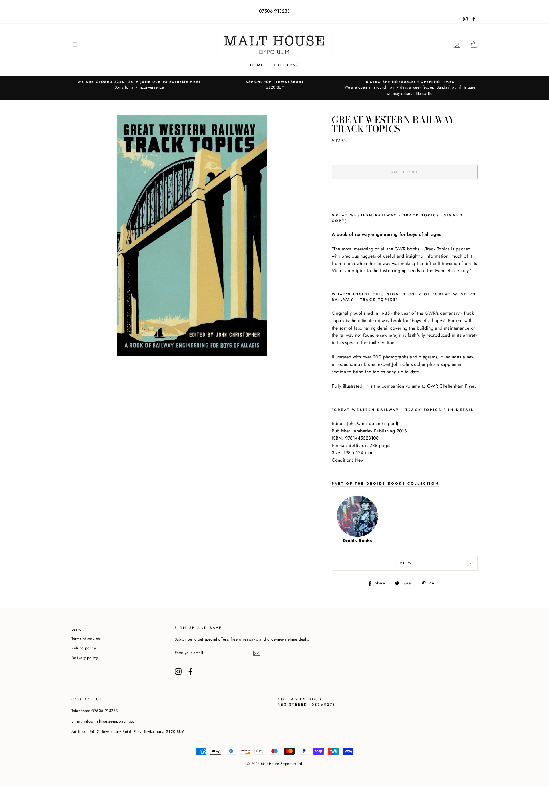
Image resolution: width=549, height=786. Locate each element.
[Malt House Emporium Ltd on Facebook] (190, 671)
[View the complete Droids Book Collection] (357, 543)
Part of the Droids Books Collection (385, 483)
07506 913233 (274, 11)
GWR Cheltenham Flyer (451, 386)
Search (77, 629)
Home (257, 65)
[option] (139, 85)
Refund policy (83, 648)
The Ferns (286, 65)
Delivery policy (84, 658)
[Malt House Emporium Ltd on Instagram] (178, 671)
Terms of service (85, 638)
